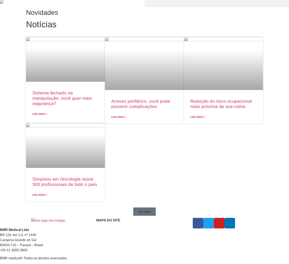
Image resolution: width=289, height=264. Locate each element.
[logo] (72, 2)
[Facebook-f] (198, 223)
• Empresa (103, 238)
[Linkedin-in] (229, 223)
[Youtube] (219, 223)
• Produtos (103, 243)
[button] (216, 3)
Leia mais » (39, 114)
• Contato (102, 253)
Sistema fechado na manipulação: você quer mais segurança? (62, 98)
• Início (100, 233)
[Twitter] (208, 223)
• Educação (103, 248)
